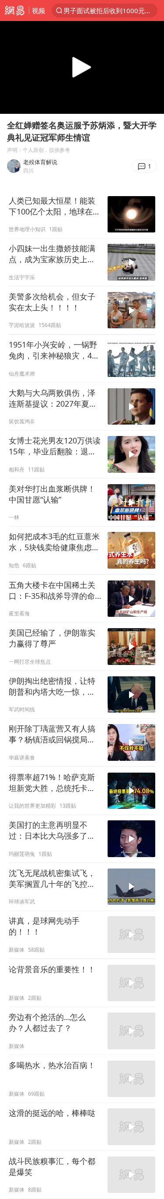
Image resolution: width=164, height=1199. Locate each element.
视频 (38, 10)
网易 (14, 10)
